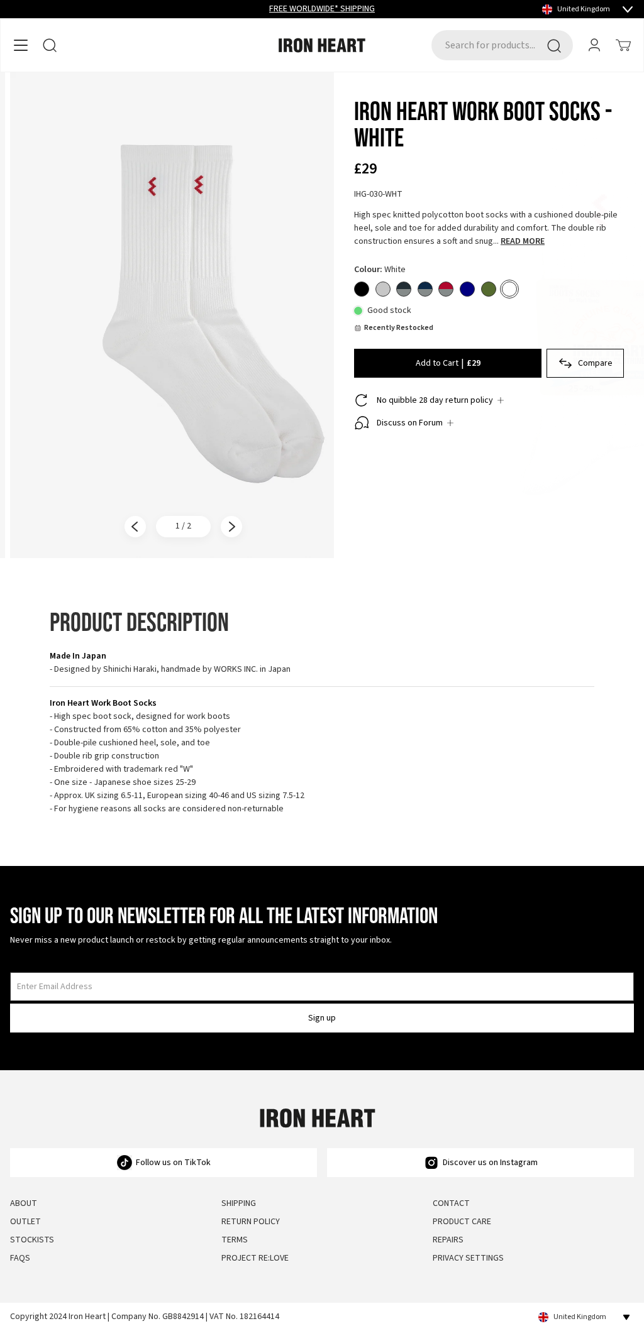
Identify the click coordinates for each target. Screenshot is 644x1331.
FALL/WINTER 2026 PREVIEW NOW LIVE (322, 9)
